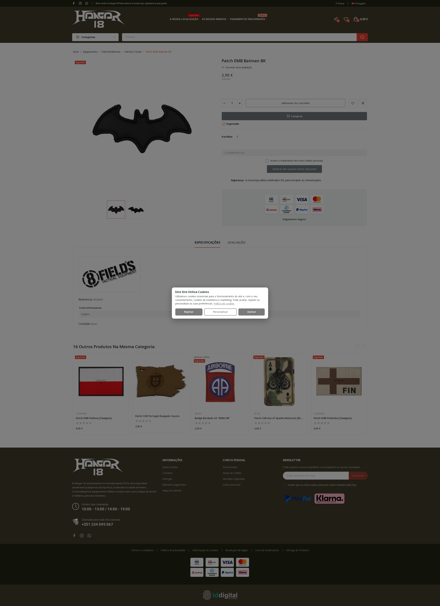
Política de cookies (224, 303)
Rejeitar (189, 311)
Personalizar (220, 311)
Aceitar (251, 311)
